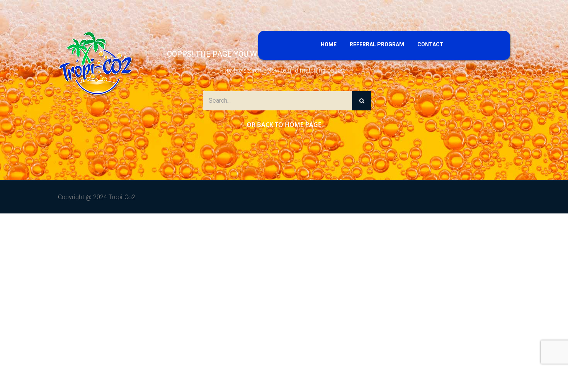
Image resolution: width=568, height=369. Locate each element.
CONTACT (430, 44)
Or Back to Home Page (284, 124)
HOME (329, 44)
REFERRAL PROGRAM (377, 44)
